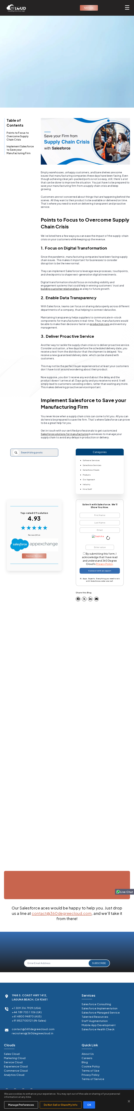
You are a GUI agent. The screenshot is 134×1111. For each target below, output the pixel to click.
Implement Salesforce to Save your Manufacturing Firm (20, 150)
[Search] (16, 452)
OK (89, 1104)
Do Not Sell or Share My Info (61, 1104)
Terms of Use (90, 1070)
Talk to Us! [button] (67, 906)
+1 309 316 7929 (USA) (26, 1008)
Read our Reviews (34, 556)
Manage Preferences (21, 1104)
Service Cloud (13, 1062)
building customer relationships (60, 288)
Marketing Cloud (15, 1058)
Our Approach (89, 479)
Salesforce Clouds (91, 470)
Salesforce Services (92, 465)
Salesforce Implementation (100, 1008)
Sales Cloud (12, 1053)
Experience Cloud (16, 1066)
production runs (100, 324)
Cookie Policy (91, 1066)
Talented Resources (95, 1016)
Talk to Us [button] (89, 8)
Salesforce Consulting (96, 1004)
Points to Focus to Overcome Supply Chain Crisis (18, 136)
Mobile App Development (99, 1025)
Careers (87, 1058)
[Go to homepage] (15, 7)
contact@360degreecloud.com (62, 913)
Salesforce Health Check (98, 1029)
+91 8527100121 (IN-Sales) (29, 1020)
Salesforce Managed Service (101, 1012)
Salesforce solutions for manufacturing (65, 434)
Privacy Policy (104, 563)
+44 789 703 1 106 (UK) (27, 1012)
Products (87, 475)
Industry (86, 484)
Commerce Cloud (16, 1070)
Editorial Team (65, 91)
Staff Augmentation (95, 1020)
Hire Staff (87, 489)
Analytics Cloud (14, 1074)
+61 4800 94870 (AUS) (27, 1016)
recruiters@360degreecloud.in (32, 1033)
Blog (85, 1062)
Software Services (91, 460)
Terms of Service (93, 1078)
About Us (88, 1053)
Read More (24, 795)
